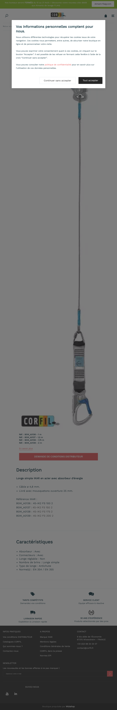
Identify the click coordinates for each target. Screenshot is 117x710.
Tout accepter (90, 80)
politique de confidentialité (58, 65)
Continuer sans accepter (57, 80)
